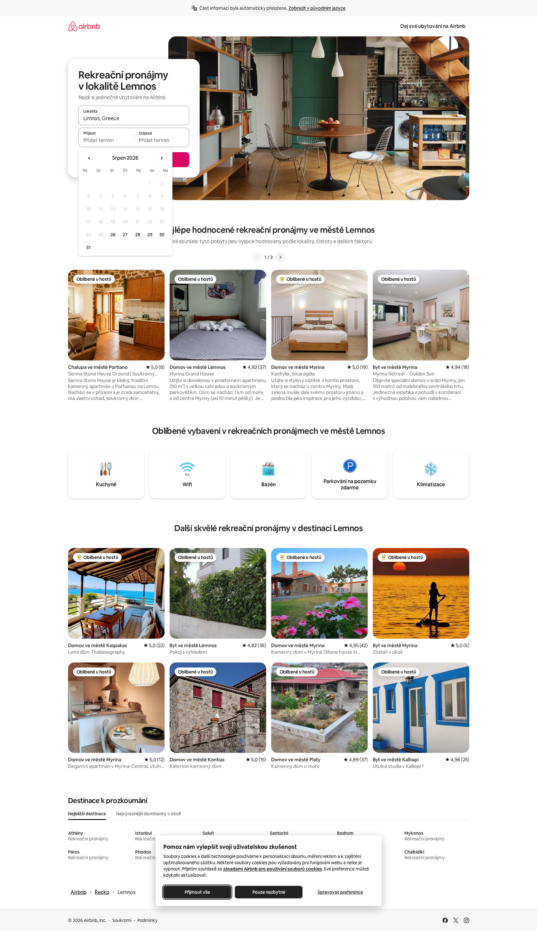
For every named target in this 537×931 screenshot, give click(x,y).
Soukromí (121, 920)
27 (125, 234)
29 (149, 234)
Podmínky (147, 920)
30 (162, 234)
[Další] (280, 257)
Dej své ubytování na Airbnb (433, 26)
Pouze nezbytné (268, 892)
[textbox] (106, 140)
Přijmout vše (197, 892)
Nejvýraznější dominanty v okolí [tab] (148, 814)
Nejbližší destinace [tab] (87, 814)
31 (88, 247)
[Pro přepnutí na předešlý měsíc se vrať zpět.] (89, 158)
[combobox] (133, 118)
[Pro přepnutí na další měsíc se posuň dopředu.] (161, 158)
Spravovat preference (340, 892)
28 (137, 234)
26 (112, 234)
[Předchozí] (257, 257)
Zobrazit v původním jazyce (316, 8)
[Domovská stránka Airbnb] (84, 26)
